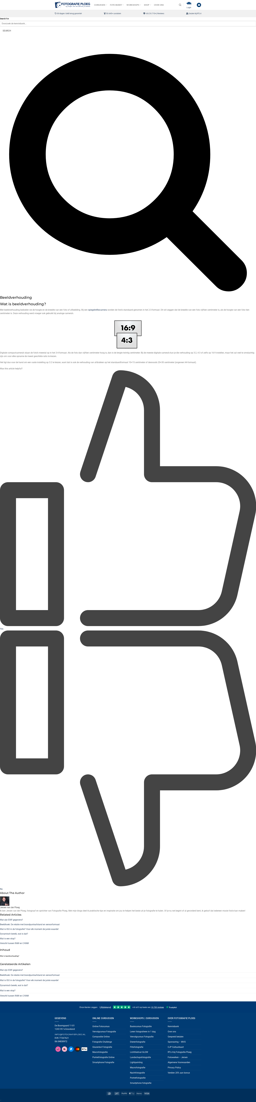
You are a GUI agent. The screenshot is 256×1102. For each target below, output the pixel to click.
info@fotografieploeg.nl (70, 1034)
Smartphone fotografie (140, 1083)
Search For (4, 19)
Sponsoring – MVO (177, 1042)
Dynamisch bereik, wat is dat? (14, 934)
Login (189, 7)
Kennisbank (173, 1026)
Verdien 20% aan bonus (179, 1072)
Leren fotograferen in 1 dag (143, 1031)
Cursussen (99, 5)
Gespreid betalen (175, 1036)
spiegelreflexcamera (97, 310)
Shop (146, 5)
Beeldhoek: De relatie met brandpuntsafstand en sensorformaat (30, 924)
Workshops (133, 5)
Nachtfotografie (137, 1072)
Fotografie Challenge (102, 1042)
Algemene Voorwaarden (179, 1062)
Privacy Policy (174, 1067)
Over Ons (159, 5)
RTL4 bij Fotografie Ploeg (179, 1052)
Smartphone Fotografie (103, 1062)
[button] (199, 5)
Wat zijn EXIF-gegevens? (11, 920)
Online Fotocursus (100, 1026)
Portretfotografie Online (103, 1057)
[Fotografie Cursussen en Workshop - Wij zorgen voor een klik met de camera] (72, 4)
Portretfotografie (137, 1078)
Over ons (172, 1031)
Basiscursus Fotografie (141, 1026)
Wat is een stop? (7, 938)
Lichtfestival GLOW (139, 1052)
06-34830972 (61, 1041)
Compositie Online (101, 1036)
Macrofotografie (100, 1052)
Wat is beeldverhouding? (9, 956)
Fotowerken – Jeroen (178, 1057)
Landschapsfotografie (140, 1057)
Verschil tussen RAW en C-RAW (14, 943)
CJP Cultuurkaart (176, 1047)
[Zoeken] (180, 5)
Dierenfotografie (137, 1042)
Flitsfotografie (136, 1047)
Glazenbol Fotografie (102, 1047)
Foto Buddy (116, 5)
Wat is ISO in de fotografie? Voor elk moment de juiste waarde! (29, 929)
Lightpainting (136, 1062)
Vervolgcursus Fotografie (104, 1031)
